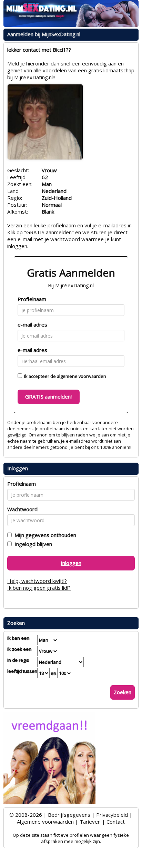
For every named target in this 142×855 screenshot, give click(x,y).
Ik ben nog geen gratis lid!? (39, 587)
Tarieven (90, 821)
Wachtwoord (22, 509)
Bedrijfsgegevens (69, 814)
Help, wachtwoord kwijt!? (37, 580)
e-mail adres (32, 324)
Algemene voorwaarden (45, 821)
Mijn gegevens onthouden (44, 535)
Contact (115, 821)
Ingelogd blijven (32, 543)
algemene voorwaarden (81, 376)
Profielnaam (32, 299)
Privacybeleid (112, 814)
